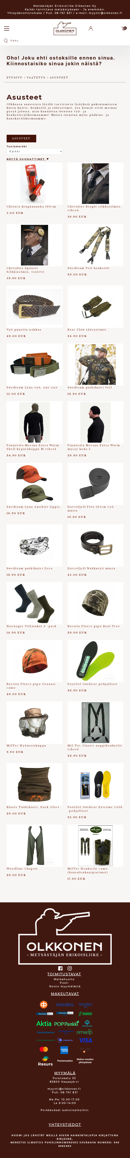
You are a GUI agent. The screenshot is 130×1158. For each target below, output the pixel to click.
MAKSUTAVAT (65, 994)
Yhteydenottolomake (24, 13)
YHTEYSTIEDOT (65, 1125)
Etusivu (15, 77)
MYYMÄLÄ (65, 1073)
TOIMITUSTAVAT (64, 974)
